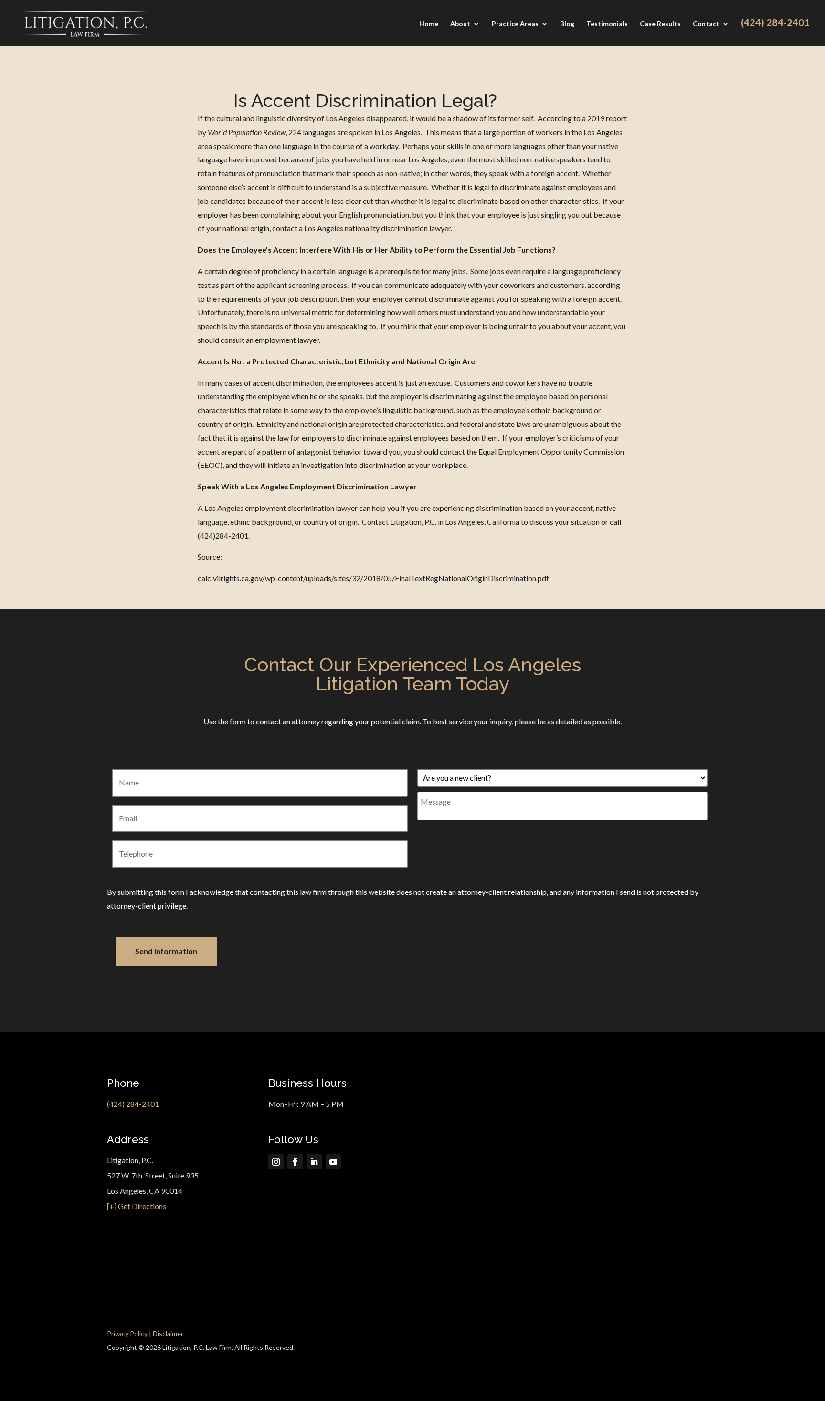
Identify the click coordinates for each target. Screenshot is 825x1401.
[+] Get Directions (136, 1205)
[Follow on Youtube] (333, 1161)
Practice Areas (515, 24)
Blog (567, 24)
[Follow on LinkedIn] (314, 1161)
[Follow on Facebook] (295, 1161)
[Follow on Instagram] (276, 1161)
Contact (706, 24)
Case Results (660, 24)
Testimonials (607, 24)
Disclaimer (168, 1333)
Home (428, 24)
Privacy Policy (127, 1333)
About (460, 24)
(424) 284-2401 (133, 1103)
